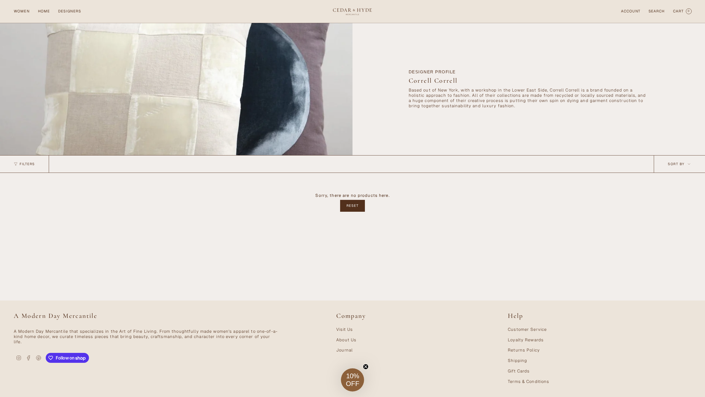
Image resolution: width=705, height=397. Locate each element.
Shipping (517, 360)
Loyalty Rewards (526, 339)
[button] (22, 11)
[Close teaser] (365, 366)
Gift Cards (519, 371)
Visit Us (344, 329)
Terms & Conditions (528, 381)
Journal (344, 350)
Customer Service (527, 329)
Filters (27, 164)
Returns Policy (524, 350)
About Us (346, 339)
